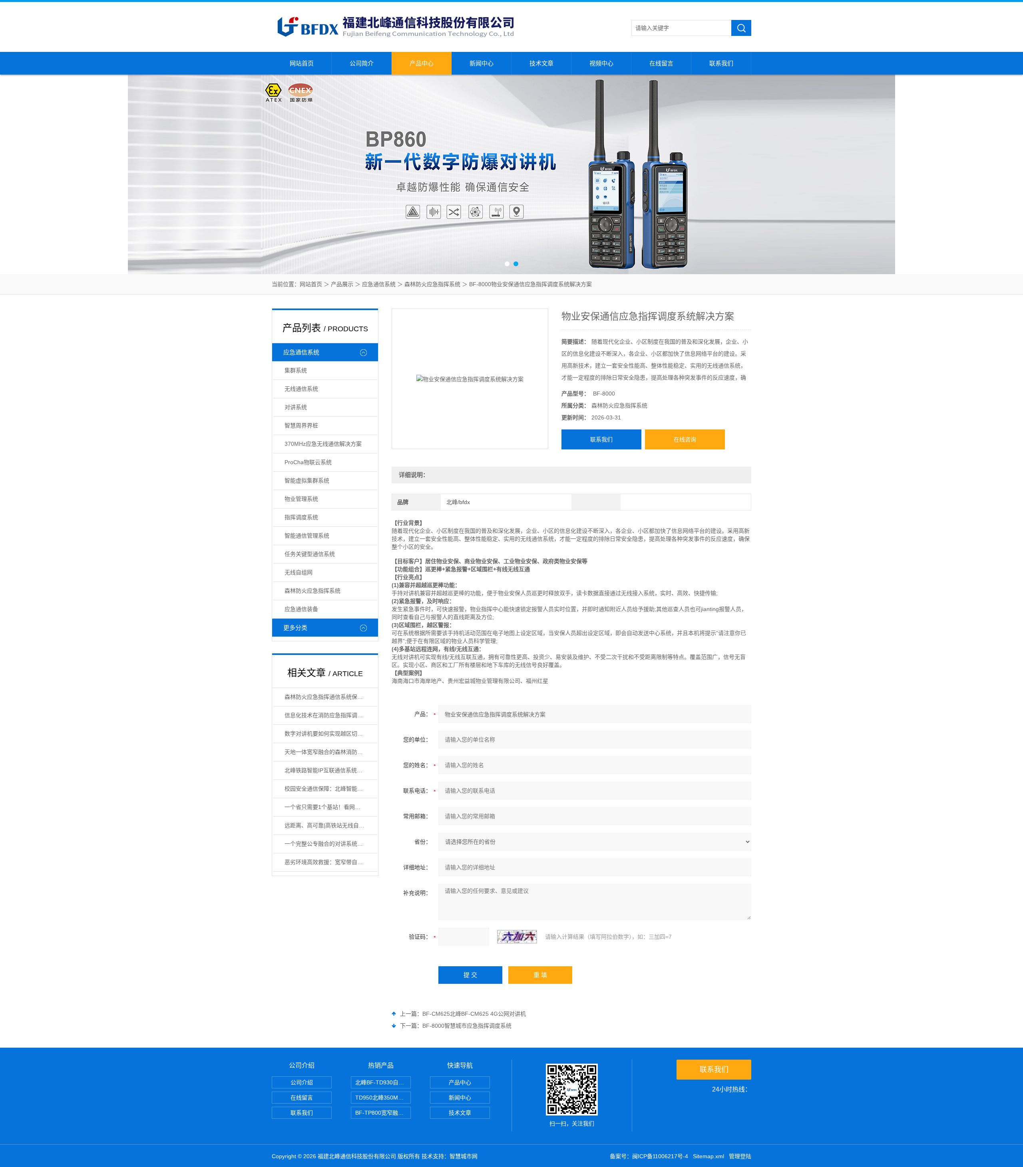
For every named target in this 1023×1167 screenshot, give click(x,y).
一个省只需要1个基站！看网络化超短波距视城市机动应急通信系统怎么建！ (331, 807)
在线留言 (661, 63)
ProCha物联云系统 (308, 462)
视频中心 (601, 63)
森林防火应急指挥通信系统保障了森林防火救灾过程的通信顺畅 (331, 697)
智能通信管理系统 (307, 535)
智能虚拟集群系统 (307, 480)
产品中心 (422, 63)
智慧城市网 (464, 1156)
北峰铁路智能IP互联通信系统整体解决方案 (331, 770)
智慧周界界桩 (301, 425)
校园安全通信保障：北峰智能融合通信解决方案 (331, 788)
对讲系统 (296, 407)
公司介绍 (302, 1082)
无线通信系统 (301, 389)
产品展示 (342, 284)
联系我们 (721, 63)
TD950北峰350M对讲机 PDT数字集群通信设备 (383, 1097)
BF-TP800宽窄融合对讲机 (383, 1113)
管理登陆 (740, 1156)
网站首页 (302, 63)
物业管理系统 (301, 499)
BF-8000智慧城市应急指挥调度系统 (467, 1026)
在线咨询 (685, 439)
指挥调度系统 (301, 517)
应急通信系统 (379, 284)
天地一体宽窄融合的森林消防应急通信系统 (331, 752)
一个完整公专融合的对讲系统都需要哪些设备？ (331, 844)
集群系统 (296, 370)
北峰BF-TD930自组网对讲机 (383, 1082)
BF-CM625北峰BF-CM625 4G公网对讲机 (474, 1014)
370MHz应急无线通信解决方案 (323, 444)
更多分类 (295, 627)
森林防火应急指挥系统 (432, 284)
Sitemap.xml (708, 1156)
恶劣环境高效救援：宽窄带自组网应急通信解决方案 (331, 862)
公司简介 (362, 63)
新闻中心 (482, 63)
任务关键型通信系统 (310, 554)
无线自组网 (298, 572)
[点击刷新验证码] (517, 936)
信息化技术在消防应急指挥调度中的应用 (331, 715)
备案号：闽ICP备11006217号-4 (649, 1156)
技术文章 (541, 63)
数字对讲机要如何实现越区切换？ (326, 733)
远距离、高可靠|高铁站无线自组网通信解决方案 (331, 825)
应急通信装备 (301, 609)
